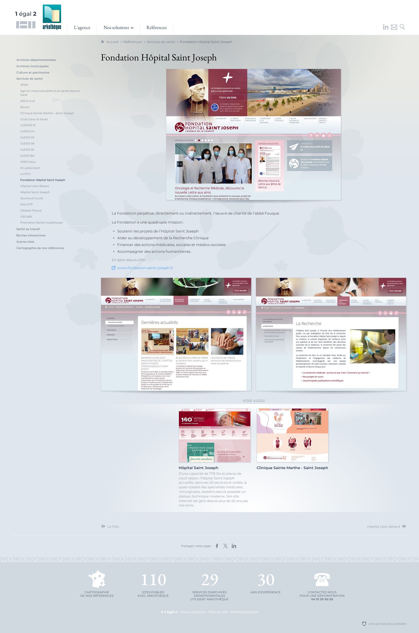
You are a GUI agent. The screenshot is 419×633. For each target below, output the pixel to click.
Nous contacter (192, 612)
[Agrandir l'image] (253, 134)
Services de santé (161, 42)
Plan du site (218, 612)
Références (133, 42)
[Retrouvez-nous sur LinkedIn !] (385, 29)
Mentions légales (244, 612)
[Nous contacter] (394, 29)
